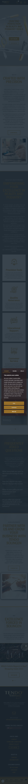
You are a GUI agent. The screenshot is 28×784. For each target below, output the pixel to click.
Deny (14, 403)
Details (15, 371)
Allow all (14, 411)
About (22, 371)
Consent (6, 371)
